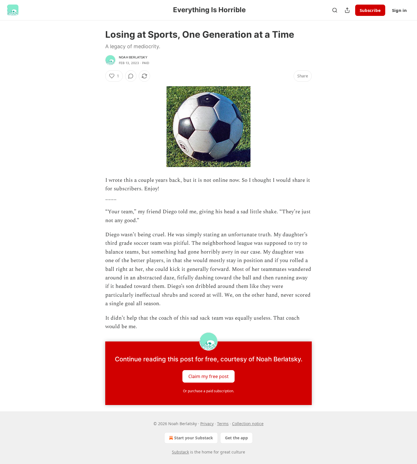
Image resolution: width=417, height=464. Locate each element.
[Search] (334, 10)
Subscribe (370, 10)
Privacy (207, 423)
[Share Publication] (347, 10)
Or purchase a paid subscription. (208, 391)
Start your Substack (193, 437)
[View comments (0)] (130, 76)
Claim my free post (208, 376)
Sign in (399, 10)
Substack (180, 452)
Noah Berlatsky (133, 57)
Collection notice (248, 423)
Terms (223, 423)
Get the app (236, 437)
